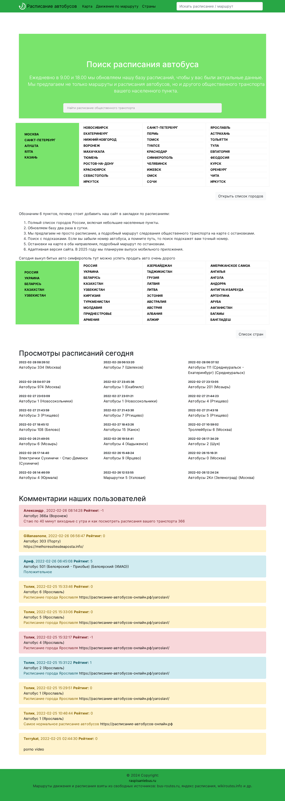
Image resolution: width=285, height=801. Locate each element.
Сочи (152, 181)
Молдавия (92, 307)
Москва (31, 134)
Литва (152, 289)
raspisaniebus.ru (142, 780)
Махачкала (93, 151)
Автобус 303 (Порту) (42, 541)
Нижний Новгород (99, 139)
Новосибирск (95, 127)
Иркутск (91, 181)
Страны (149, 6)
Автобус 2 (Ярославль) (44, 668)
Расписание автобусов (51, 6)
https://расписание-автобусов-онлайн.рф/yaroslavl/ (124, 597)
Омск (152, 175)
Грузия (153, 277)
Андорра (218, 283)
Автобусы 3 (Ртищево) (39, 415)
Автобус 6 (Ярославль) (44, 592)
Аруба (215, 301)
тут (96, 258)
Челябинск (157, 163)
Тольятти (219, 139)
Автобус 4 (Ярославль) (44, 642)
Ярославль (220, 127)
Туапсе (153, 145)
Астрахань (220, 133)
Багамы (217, 313)
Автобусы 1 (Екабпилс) (124, 387)
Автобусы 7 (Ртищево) (124, 415)
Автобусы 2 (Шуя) (204, 444)
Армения (91, 319)
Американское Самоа (230, 265)
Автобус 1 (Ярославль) (44, 693)
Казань (30, 157)
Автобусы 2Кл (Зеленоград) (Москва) (221, 477)
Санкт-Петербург (39, 140)
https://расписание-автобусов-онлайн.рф (136, 724)
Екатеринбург (95, 133)
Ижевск (154, 169)
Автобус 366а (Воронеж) (46, 516)
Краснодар (157, 151)
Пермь (152, 133)
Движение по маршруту (117, 6)
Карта (87, 6)
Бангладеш (220, 319)
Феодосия (219, 157)
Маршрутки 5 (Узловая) (125, 477)
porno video (34, 749)
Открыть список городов (240, 196)
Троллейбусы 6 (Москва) (210, 429)
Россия (31, 272)
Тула (214, 145)
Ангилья (217, 271)
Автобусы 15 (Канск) (122, 429)
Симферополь (160, 157)
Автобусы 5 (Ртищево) (208, 415)
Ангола (217, 277)
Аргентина (219, 295)
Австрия (154, 307)
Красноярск (94, 169)
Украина (31, 278)
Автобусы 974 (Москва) (40, 387)
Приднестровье (97, 313)
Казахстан (34, 289)
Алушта (31, 146)
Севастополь (95, 175)
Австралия (156, 301)
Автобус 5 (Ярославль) (44, 617)
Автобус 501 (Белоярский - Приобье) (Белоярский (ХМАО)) (76, 566)
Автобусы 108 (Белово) (39, 429)
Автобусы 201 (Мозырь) (209, 387)
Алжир (153, 319)
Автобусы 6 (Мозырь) (38, 444)
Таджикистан (159, 271)
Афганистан (221, 307)
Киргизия (91, 295)
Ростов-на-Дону (98, 163)
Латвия (153, 283)
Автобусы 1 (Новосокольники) (46, 401)
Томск (153, 139)
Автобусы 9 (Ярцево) (122, 458)
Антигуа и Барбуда (226, 289)
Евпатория (220, 151)
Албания (154, 313)
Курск (215, 163)
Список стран (251, 334)
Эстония (155, 295)
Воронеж (91, 145)
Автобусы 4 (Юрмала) (38, 477)
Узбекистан (35, 295)
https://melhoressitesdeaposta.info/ (53, 546)
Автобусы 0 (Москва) (207, 458)
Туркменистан (96, 301)
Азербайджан (159, 265)
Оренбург (218, 169)
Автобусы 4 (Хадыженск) (126, 444)
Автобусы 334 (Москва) (40, 367)
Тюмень (90, 157)
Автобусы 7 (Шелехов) (123, 367)
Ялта (28, 151)
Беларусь (32, 284)
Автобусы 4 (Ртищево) (208, 401)
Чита (214, 175)
